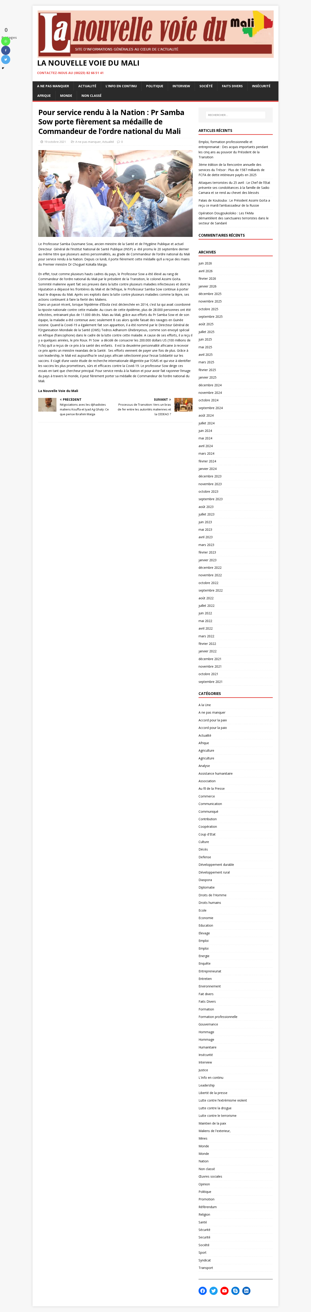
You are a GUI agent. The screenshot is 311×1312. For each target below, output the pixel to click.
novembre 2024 (210, 392)
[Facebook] (5, 50)
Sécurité (204, 1229)
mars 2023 (206, 545)
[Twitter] (5, 59)
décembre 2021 (210, 659)
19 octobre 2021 (55, 142)
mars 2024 (206, 453)
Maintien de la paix (212, 1123)
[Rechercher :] (235, 115)
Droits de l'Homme (213, 895)
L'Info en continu (211, 1077)
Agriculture (206, 750)
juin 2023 (205, 522)
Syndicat (205, 1260)
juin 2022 (205, 613)
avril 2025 (206, 354)
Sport (202, 1252)
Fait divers (206, 994)
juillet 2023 (206, 514)
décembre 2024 (210, 385)
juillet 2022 (206, 605)
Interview (181, 86)
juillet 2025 (206, 332)
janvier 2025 (208, 377)
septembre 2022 (211, 590)
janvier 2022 (208, 651)
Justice (203, 1070)
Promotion (206, 1199)
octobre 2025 (208, 309)
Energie (204, 956)
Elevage (204, 933)
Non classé (92, 95)
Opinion (204, 1184)
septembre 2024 (211, 408)
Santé (203, 1222)
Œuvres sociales (210, 1176)
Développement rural (214, 872)
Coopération (208, 826)
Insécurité (261, 86)
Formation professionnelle (218, 1017)
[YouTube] (224, 1291)
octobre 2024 (208, 400)
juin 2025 (205, 339)
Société (206, 86)
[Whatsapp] (5, 41)
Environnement (210, 986)
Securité (204, 1237)
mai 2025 (205, 347)
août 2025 (206, 324)
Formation (206, 1009)
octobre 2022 (208, 583)
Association (207, 781)
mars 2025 (206, 362)
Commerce (207, 796)
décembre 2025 (210, 294)
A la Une (205, 705)
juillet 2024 (206, 423)
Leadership (207, 1085)
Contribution (208, 819)
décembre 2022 (210, 567)
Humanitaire (208, 1047)
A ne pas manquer (53, 86)
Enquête (205, 963)
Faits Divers (232, 86)
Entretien (205, 978)
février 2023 (207, 552)
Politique (154, 86)
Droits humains (210, 902)
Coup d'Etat (207, 834)
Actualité (87, 86)
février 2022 (207, 643)
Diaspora (205, 880)
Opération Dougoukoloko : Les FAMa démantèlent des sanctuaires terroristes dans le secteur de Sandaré (234, 218)
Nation (204, 1161)
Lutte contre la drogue (215, 1108)
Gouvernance (208, 1024)
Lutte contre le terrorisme (218, 1115)
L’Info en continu (121, 86)
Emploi (204, 940)
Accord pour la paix (213, 720)
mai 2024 (205, 438)
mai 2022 (205, 621)
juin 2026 (205, 263)
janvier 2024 (208, 468)
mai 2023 (205, 529)
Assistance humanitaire (216, 773)
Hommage (206, 1032)
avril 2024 (206, 446)
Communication (210, 804)
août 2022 (206, 598)
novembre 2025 (210, 301)
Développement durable (216, 864)
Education (206, 925)
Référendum (208, 1207)
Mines (203, 1138)
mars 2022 (206, 636)
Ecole (202, 910)
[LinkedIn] (246, 1291)
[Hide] (3, 68)
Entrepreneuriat (210, 971)
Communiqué (208, 811)
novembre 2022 (210, 575)
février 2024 (207, 461)
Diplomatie (207, 887)
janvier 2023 (208, 560)
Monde (66, 95)
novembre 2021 (210, 666)
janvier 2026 (208, 286)
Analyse (204, 766)
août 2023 (206, 507)
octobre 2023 (208, 491)
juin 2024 (205, 430)
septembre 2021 (211, 681)
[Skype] (235, 1291)
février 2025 (207, 370)
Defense (205, 857)
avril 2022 (206, 628)
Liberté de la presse (213, 1093)
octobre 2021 (208, 674)
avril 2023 (206, 537)
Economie (206, 918)
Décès (203, 849)
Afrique (44, 95)
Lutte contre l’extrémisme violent (223, 1100)
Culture (204, 842)
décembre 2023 (210, 476)
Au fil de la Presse (212, 788)
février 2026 (207, 278)
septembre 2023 (211, 499)
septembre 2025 (211, 316)
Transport (206, 1268)
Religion (204, 1214)
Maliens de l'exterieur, (215, 1131)
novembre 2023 (210, 484)
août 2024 (206, 415)
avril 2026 (206, 271)
